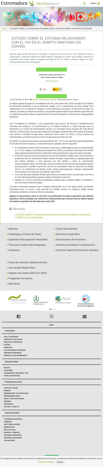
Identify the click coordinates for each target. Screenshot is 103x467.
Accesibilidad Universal (13, 419)
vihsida (35, 99)
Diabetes (7, 391)
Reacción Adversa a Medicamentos (27, 262)
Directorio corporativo (13, 342)
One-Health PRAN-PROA (21, 267)
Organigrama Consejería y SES (16, 373)
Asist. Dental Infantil (12, 424)
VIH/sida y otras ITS (11, 407)
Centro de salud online (13, 339)
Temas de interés (12, 413)
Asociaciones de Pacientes (71, 239)
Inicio (4, 28)
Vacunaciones (9, 440)
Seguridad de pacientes (13, 438)
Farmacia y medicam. (12, 432)
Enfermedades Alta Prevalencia (16, 393)
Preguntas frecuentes (12, 353)
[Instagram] (51, 316)
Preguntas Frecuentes (20, 278)
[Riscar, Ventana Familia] (63, 299)
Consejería (8, 370)
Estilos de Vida (9, 430)
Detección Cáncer (11, 388)
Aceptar (60, 462)
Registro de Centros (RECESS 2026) (27, 273)
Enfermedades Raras (12, 396)
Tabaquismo (8, 404)
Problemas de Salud (13, 382)
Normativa (14, 283)
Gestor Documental (66, 228)
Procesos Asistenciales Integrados (27, 244)
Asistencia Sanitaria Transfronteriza (75, 244)
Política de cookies (46, 462)
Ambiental (8, 422)
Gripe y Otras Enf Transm (14, 399)
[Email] (84, 316)
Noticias (13, 228)
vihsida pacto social (47, 99)
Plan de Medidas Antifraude (14, 350)
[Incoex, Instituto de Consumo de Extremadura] (40, 300)
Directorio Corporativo (68, 234)
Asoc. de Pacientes (11, 337)
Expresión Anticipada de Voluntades (28, 239)
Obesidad (7, 401)
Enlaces (7, 368)
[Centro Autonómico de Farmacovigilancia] (85, 300)
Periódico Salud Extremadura (15, 355)
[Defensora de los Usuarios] (17, 299)
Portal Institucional (12, 376)
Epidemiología (9, 427)
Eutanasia (13, 250)
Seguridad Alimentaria (12, 435)
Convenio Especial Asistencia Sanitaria (77, 250)
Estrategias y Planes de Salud (24, 234)
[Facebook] (18, 316)
